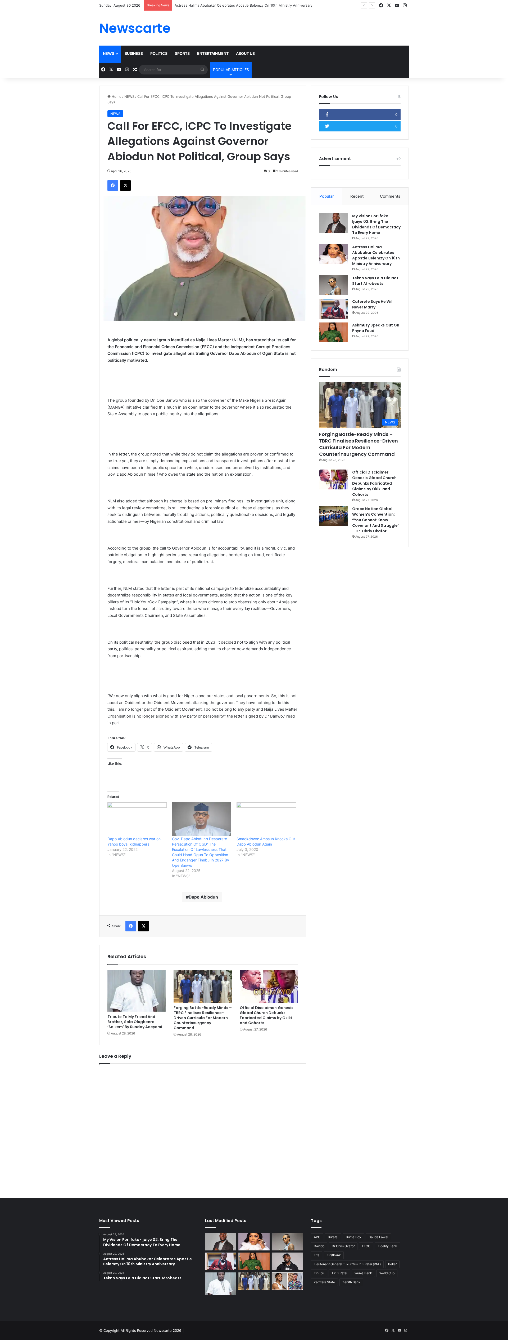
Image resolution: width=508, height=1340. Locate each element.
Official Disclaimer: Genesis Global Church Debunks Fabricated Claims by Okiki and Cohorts (266, 1015)
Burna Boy (353, 1237)
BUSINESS (134, 53)
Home (116, 96)
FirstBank (334, 1255)
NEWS (108, 53)
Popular (326, 196)
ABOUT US (245, 53)
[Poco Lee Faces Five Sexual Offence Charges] (287, 1281)
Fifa (316, 1255)
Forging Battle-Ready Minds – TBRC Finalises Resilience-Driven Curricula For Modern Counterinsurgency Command (203, 1018)
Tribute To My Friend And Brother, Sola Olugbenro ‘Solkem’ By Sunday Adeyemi (134, 1021)
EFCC (366, 1246)
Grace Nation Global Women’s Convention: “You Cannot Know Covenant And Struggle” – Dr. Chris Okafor (376, 520)
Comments (390, 196)
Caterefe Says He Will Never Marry (372, 304)
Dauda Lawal (378, 1237)
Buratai (333, 1237)
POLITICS (158, 53)
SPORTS (182, 53)
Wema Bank (363, 1273)
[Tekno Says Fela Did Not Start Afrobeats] (333, 285)
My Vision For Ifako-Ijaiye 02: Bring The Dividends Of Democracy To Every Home (376, 224)
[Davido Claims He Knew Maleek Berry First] (287, 1261)
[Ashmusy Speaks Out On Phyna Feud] (333, 332)
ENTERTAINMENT (213, 53)
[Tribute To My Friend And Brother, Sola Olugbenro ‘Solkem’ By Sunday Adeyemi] (136, 991)
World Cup (386, 1273)
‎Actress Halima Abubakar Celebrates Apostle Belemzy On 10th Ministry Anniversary (376, 255)
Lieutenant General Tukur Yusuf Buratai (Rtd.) (347, 1264)
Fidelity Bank (387, 1246)
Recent (357, 196)
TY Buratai (339, 1273)
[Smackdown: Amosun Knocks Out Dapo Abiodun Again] (266, 819)
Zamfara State (324, 1282)
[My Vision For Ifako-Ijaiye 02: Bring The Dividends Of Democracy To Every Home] (333, 223)
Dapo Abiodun (203, 897)
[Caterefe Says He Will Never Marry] (333, 309)
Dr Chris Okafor (343, 1246)
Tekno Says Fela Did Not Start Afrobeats (208, 5)
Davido (319, 1246)
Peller (392, 1264)
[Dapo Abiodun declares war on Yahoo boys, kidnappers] (137, 819)
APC (317, 1237)
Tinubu (319, 1273)
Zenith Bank (351, 1282)
